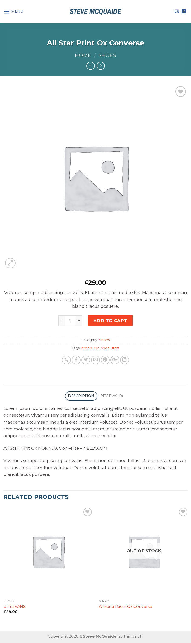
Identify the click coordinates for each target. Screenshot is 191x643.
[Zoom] (10, 263)
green (86, 348)
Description (81, 396)
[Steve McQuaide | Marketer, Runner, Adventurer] (95, 11)
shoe (105, 348)
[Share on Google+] (114, 360)
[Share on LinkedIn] (124, 360)
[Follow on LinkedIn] (184, 11)
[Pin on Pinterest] (105, 360)
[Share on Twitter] (85, 360)
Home (83, 55)
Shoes (107, 55)
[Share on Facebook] (76, 360)
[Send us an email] (177, 11)
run (96, 348)
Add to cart (110, 320)
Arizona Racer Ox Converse (125, 606)
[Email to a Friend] (95, 360)
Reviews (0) (111, 396)
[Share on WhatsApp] (66, 360)
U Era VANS (14, 606)
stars (115, 348)
